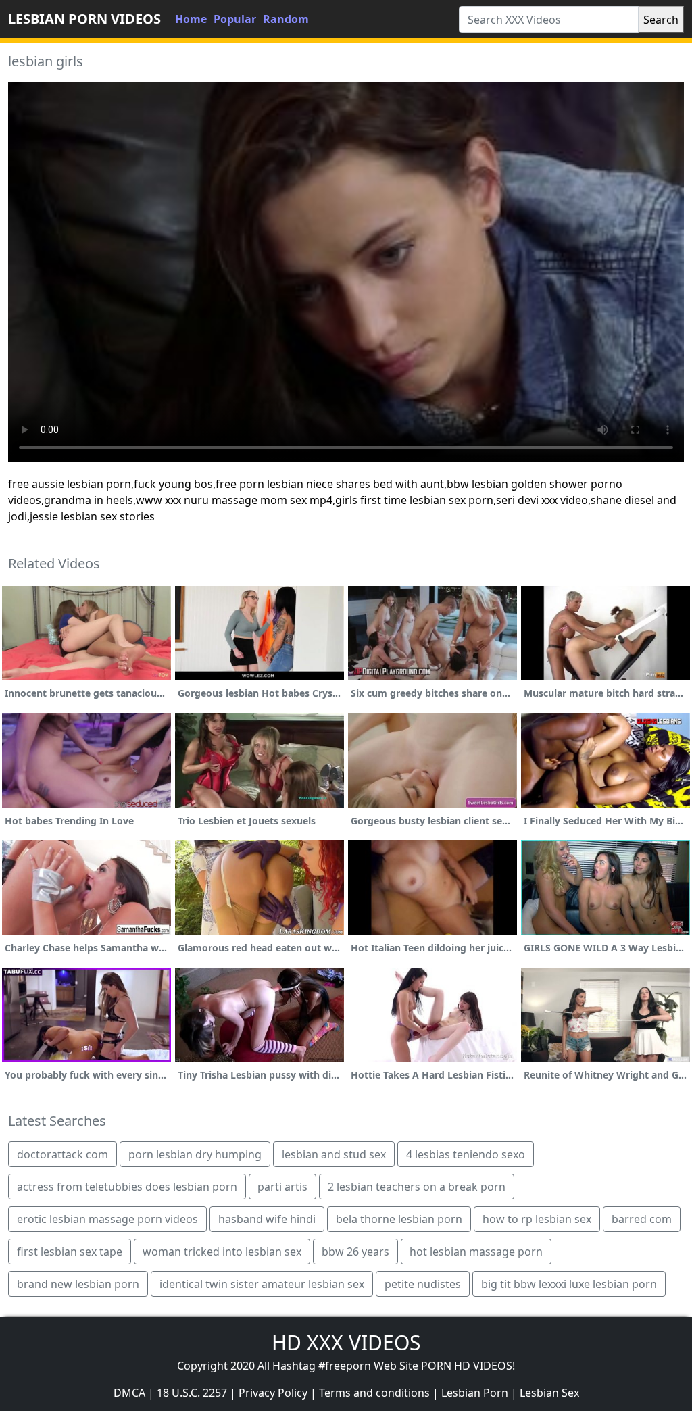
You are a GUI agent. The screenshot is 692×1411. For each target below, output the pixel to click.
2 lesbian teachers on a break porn (416, 1186)
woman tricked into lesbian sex (222, 1251)
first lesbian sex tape (69, 1251)
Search (660, 19)
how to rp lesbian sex (537, 1219)
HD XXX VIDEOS (346, 1342)
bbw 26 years (355, 1251)
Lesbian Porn (474, 1392)
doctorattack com (62, 1154)
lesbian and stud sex (334, 1154)
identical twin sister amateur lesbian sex (261, 1284)
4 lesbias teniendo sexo (465, 1154)
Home (191, 18)
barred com (642, 1219)
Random (286, 18)
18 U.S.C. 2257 (192, 1392)
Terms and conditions (374, 1392)
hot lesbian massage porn (476, 1251)
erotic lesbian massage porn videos (107, 1219)
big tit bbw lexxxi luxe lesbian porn (569, 1284)
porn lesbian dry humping (195, 1154)
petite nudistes (423, 1284)
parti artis (282, 1186)
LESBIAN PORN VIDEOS (84, 18)
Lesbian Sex (549, 1392)
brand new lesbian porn (78, 1284)
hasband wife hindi (267, 1219)
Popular (235, 18)
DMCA (129, 1392)
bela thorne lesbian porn (399, 1219)
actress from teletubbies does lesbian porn (127, 1186)
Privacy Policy (273, 1392)
